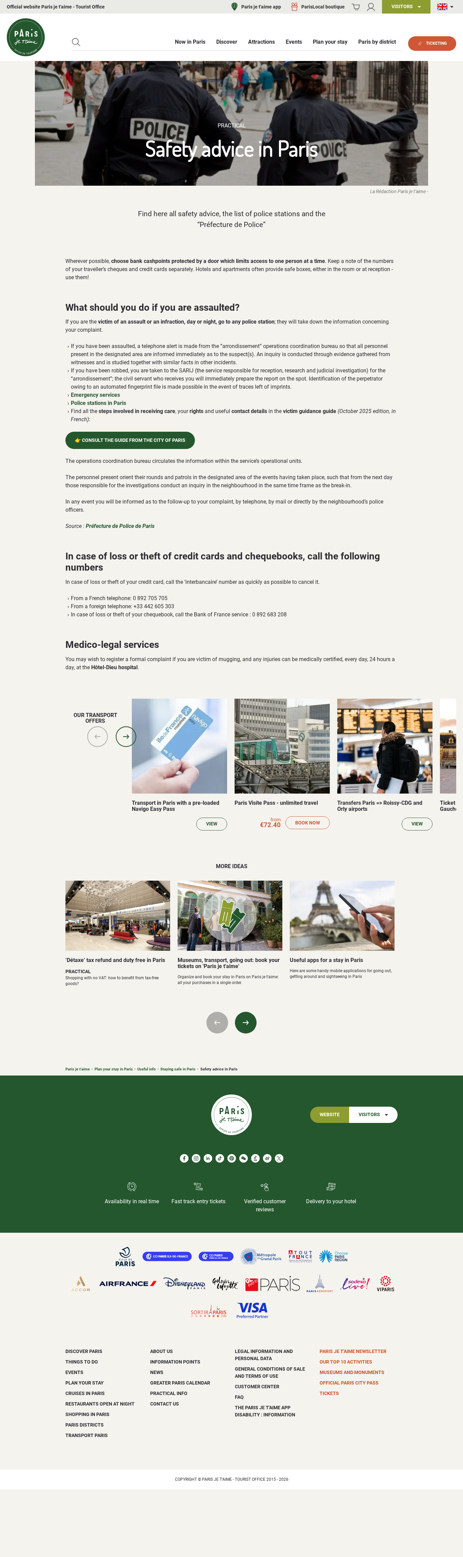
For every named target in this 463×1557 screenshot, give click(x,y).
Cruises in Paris (85, 1393)
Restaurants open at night (100, 1404)
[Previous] (97, 736)
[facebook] (184, 1158)
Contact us (164, 1404)
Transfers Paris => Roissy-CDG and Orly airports (379, 806)
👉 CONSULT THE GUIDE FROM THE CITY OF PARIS (130, 440)
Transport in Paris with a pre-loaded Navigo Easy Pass (175, 806)
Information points (175, 1362)
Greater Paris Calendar (180, 1383)
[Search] (76, 42)
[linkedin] (208, 1158)
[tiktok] (220, 1158)
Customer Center (257, 1386)
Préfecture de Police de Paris (120, 526)
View (211, 824)
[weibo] (267, 1158)
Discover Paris (83, 1351)
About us (161, 1351)
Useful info (146, 1069)
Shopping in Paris (87, 1414)
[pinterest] (231, 1158)
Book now (307, 823)
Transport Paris (86, 1435)
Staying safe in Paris (178, 1069)
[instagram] (196, 1158)
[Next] (126, 736)
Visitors (369, 1115)
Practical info (168, 1393)
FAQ (239, 1397)
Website (330, 1115)
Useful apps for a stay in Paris (326, 960)
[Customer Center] (371, 7)
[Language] (446, 7)
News (156, 1372)
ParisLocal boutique (323, 6)
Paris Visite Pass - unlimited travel (276, 803)
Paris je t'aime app (261, 6)
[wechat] (243, 1158)
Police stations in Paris (98, 403)
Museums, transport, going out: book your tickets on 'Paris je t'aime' (229, 963)
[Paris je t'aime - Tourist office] (26, 37)
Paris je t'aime (77, 1069)
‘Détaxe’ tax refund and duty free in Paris (115, 960)
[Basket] (355, 7)
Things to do (81, 1362)
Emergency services (95, 395)
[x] (279, 1158)
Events (74, 1372)
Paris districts (84, 1425)
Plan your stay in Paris (114, 1069)
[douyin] (255, 1158)
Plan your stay (84, 1383)
